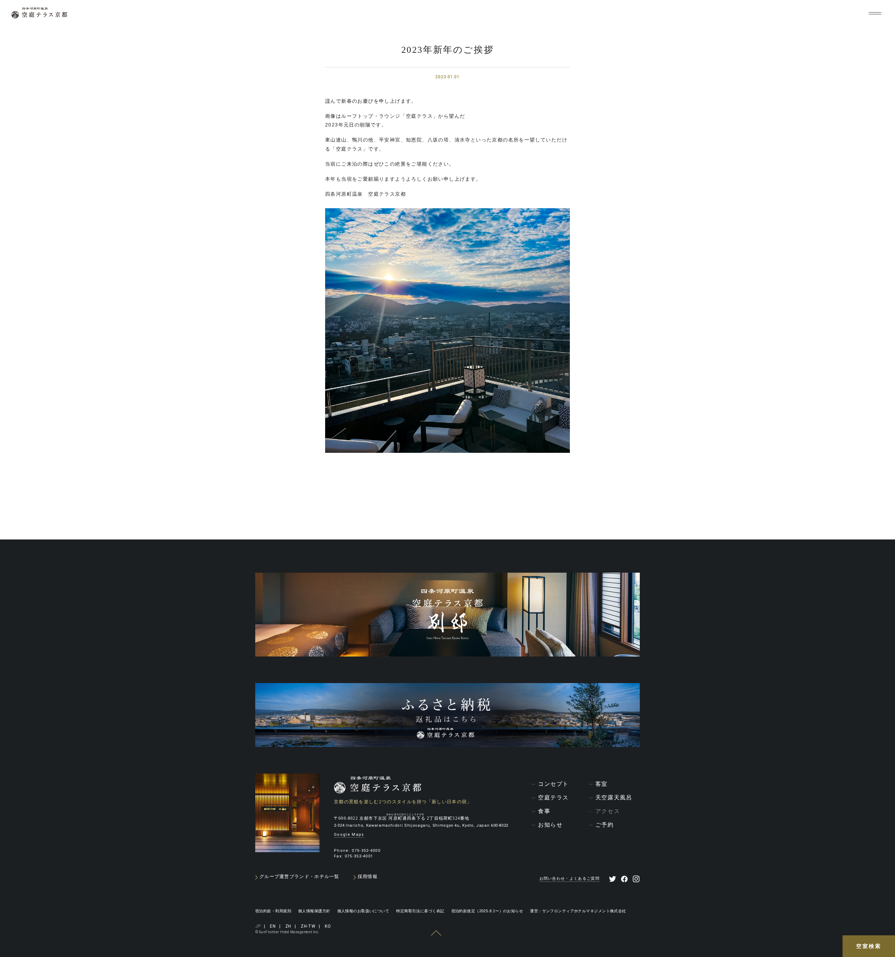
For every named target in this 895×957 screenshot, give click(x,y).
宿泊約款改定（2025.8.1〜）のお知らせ (487, 911)
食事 (544, 811)
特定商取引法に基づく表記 (420, 911)
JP (784, 13)
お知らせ (550, 825)
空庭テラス (553, 797)
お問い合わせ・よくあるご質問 (569, 878)
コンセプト (553, 784)
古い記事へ (344, 509)
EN (799, 13)
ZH (815, 13)
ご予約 (604, 825)
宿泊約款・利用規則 (273, 911)
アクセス (607, 811)
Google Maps (349, 834)
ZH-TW (835, 13)
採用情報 (368, 876)
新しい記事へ (548, 509)
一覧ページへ (446, 508)
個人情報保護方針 (314, 911)
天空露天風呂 (613, 797)
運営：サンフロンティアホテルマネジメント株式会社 (578, 911)
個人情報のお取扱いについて (363, 911)
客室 (601, 784)
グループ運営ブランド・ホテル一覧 (299, 876)
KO (855, 13)
